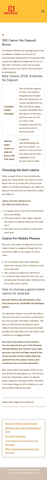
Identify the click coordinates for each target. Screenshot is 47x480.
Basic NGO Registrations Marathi (19, 402)
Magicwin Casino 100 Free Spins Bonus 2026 (23, 430)
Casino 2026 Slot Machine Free (16, 200)
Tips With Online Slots (15, 436)
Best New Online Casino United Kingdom (20, 341)
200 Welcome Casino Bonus (15, 204)
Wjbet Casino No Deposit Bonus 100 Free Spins (22, 451)
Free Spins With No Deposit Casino (21, 423)
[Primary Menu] (43, 11)
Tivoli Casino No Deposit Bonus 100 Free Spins (21, 443)
